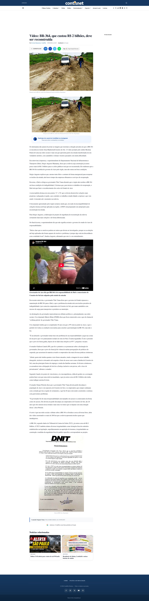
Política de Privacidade (77, 580)
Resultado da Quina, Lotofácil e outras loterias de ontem (75, 557)
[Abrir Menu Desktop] (23, 8)
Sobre (66, 580)
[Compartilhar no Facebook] (50, 48)
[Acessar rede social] (113, 8)
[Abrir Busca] (126, 3)
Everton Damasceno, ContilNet (39, 43)
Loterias (105, 8)
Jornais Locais (96, 8)
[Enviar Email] (126, 8)
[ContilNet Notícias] (74, 3)
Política (69, 8)
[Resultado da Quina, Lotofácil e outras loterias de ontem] (77, 544)
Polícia (63, 8)
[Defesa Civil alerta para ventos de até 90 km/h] (45, 544)
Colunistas (55, 8)
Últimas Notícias (46, 8)
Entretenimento (77, 8)
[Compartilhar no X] (54, 48)
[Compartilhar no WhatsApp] (59, 48)
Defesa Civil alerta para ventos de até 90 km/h (45, 556)
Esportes (87, 8)
